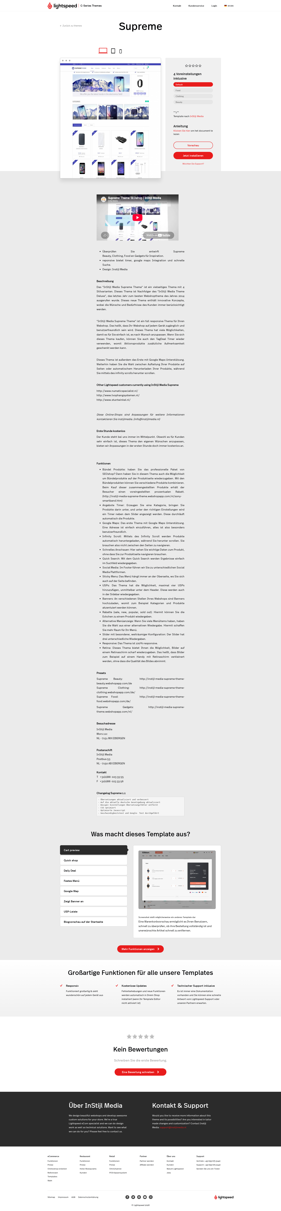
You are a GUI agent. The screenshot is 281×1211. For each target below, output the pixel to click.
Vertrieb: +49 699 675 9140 (208, 1161)
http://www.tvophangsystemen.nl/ (118, 395)
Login (214, 5)
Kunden (83, 1172)
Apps (50, 1180)
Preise (50, 1164)
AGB (73, 1197)
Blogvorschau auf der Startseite (83, 922)
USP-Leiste (70, 911)
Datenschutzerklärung (88, 1197)
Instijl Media (119, 269)
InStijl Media (197, 116)
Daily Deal (70, 870)
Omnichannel (115, 1168)
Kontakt (177, 5)
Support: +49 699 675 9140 (208, 1164)
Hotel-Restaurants (88, 1168)
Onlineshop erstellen (57, 1168)
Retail (112, 1156)
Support (200, 1156)
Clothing (180, 96)
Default (179, 84)
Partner (143, 1156)
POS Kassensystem (118, 1172)
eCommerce (53, 1156)
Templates (52, 1176)
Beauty (179, 102)
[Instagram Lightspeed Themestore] (151, 1197)
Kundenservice (196, 5)
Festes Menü (71, 881)
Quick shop (71, 860)
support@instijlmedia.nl (173, 1127)
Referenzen (53, 1172)
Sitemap (51, 1197)
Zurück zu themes (72, 25)
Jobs (169, 1172)
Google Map (71, 891)
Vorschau (193, 145)
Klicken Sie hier (181, 130)
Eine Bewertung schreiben (138, 1072)
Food (178, 90)
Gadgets (140, 256)
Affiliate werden (147, 1164)
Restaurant (85, 1156)
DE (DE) (230, 5)
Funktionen (53, 1161)
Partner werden (147, 1161)
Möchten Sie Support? (193, 163)
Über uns (171, 1156)
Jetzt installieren (193, 155)
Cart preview (72, 850)
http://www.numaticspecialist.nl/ (117, 391)
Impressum (63, 1197)
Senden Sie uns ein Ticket (208, 1168)
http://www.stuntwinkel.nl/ (114, 399)
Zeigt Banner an (74, 901)
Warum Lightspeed (175, 1168)
